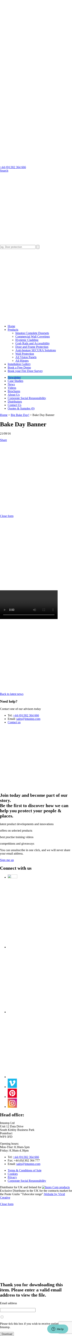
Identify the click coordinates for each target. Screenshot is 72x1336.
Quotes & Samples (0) (21, 408)
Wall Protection (24, 353)
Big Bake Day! (20, 415)
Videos (12, 387)
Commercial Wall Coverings (32, 336)
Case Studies (15, 381)
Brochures (14, 391)
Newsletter (14, 377)
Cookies (13, 1173)
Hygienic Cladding (26, 340)
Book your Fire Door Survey (25, 371)
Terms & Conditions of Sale (24, 1170)
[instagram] (12, 1106)
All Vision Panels (25, 357)
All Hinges (22, 360)
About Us (14, 394)
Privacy (12, 1177)
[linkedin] (40, 1012)
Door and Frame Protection (31, 346)
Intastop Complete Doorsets (32, 333)
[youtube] (40, 1076)
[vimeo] (12, 1086)
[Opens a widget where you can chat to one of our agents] (57, 1329)
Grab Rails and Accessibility (32, 343)
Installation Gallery (19, 364)
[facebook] (40, 947)
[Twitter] (12, 877)
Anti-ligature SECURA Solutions (35, 350)
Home (3, 415)
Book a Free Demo (19, 367)
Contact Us (14, 405)
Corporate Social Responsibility (27, 398)
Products (13, 329)
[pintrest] (12, 1096)
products (64, 1187)
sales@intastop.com (28, 718)
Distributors (15, 401)
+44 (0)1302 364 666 (13, 167)
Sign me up (7, 860)
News (11, 384)
